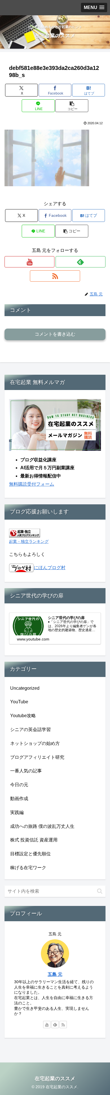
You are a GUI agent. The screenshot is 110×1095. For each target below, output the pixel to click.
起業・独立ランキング (29, 541)
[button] (71, 105)
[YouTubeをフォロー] (29, 261)
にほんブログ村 (49, 567)
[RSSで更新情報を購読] (55, 276)
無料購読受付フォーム (31, 484)
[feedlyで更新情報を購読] (80, 261)
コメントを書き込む (55, 334)
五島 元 (55, 974)
